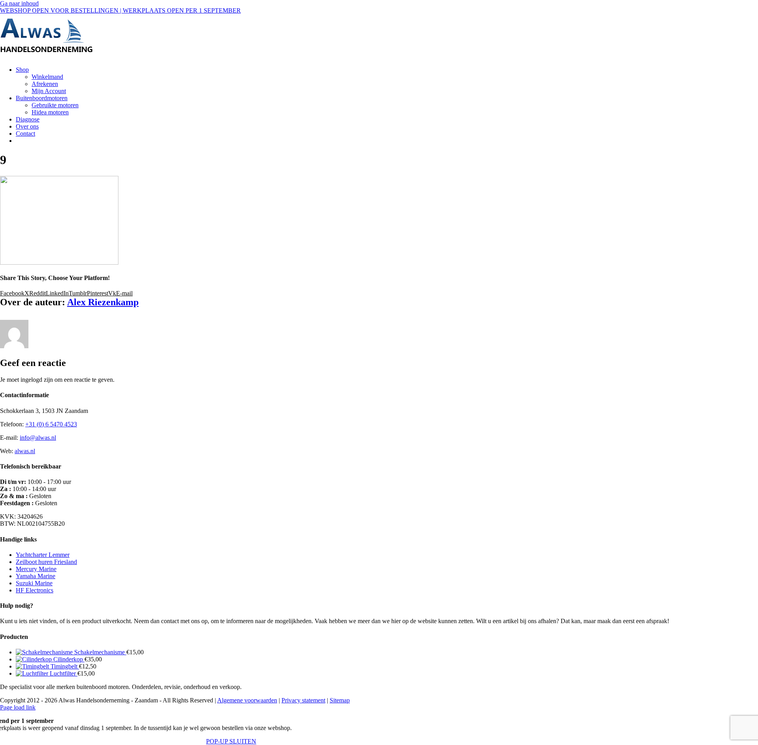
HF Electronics (34, 590)
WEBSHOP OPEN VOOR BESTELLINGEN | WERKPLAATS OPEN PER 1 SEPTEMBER (120, 10)
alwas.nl (25, 451)
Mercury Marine (36, 569)
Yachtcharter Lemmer (42, 554)
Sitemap (340, 700)
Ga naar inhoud (19, 3)
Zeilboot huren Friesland (46, 561)
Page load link (18, 707)
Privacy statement (303, 700)
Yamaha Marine (35, 576)
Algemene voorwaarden (247, 700)
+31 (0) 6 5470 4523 (51, 424)
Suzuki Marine (34, 583)
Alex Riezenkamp (103, 302)
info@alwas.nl (38, 437)
